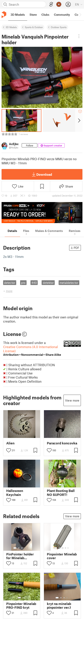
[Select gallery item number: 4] (25, 548)
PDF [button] (76, 247)
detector (9, 282)
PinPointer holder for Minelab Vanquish (20, 556)
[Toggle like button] (8, 450)
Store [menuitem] (33, 14)
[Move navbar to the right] (80, 14)
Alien (10, 443)
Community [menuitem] (62, 14)
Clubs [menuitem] (45, 14)
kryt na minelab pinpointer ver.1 (59, 605)
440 (34, 282)
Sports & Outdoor (34, 27)
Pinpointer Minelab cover (62, 556)
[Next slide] (78, 120)
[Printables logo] (4, 14)
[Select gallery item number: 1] (60, 484)
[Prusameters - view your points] (58, 4)
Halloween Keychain (14, 492)
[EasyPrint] (51, 4)
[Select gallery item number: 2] (64, 484)
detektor (48, 282)
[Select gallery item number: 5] (28, 548)
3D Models (11, 27)
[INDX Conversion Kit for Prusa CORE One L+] (42, 212)
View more (72, 400)
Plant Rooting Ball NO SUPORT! (61, 492)
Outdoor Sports (59, 27)
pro (23, 282)
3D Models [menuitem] (18, 14)
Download (44, 174)
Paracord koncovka (62, 443)
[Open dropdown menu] (78, 36)
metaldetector (69, 282)
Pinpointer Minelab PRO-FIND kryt (21, 605)
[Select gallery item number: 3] (22, 548)
